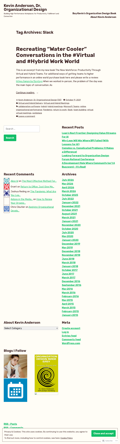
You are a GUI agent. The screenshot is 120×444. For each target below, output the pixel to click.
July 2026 (68, 180)
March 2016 (68, 292)
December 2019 (71, 243)
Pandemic (47, 110)
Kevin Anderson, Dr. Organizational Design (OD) (39, 100)
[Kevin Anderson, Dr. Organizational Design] (46, 373)
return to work (60, 110)
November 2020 (71, 225)
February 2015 (70, 311)
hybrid (44, 106)
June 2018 (68, 258)
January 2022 (70, 202)
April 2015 (68, 303)
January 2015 (70, 315)
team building (79, 110)
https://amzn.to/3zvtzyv (29, 81)
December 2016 (71, 281)
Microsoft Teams (71, 106)
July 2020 (68, 232)
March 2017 (68, 277)
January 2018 (70, 266)
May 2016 (67, 288)
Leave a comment (26, 116)
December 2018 (71, 251)
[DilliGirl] (15, 366)
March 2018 (68, 262)
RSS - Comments (13, 427)
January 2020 (70, 240)
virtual (90, 110)
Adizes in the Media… (22, 199)
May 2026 (67, 183)
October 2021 (70, 210)
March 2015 (68, 307)
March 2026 (69, 191)
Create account (71, 328)
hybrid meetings (55, 106)
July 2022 (68, 198)
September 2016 (71, 285)
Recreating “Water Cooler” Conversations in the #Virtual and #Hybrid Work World (55, 55)
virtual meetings (23, 113)
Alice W (14, 181)
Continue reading (25, 92)
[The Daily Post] (15, 390)
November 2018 (71, 255)
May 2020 (67, 236)
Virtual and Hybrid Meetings (56, 103)
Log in (65, 332)
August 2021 (69, 213)
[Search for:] (22, 128)
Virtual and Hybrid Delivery (30, 103)
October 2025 (70, 195)
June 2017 (68, 273)
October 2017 (70, 270)
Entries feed (69, 335)
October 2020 (70, 228)
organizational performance (29, 110)
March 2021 (68, 217)
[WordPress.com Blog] (46, 404)
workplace (37, 113)
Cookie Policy (66, 438)
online (83, 106)
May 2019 (67, 247)
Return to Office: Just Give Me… (37, 186)
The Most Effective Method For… (39, 181)
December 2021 (71, 206)
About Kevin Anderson (103, 17)
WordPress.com (71, 343)
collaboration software (29, 106)
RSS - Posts (10, 424)
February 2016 (70, 296)
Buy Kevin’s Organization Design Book (94, 13)
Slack (70, 110)
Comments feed (71, 339)
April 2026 (68, 187)
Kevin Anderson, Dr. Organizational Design (25, 7)
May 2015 (67, 300)
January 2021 (70, 221)
